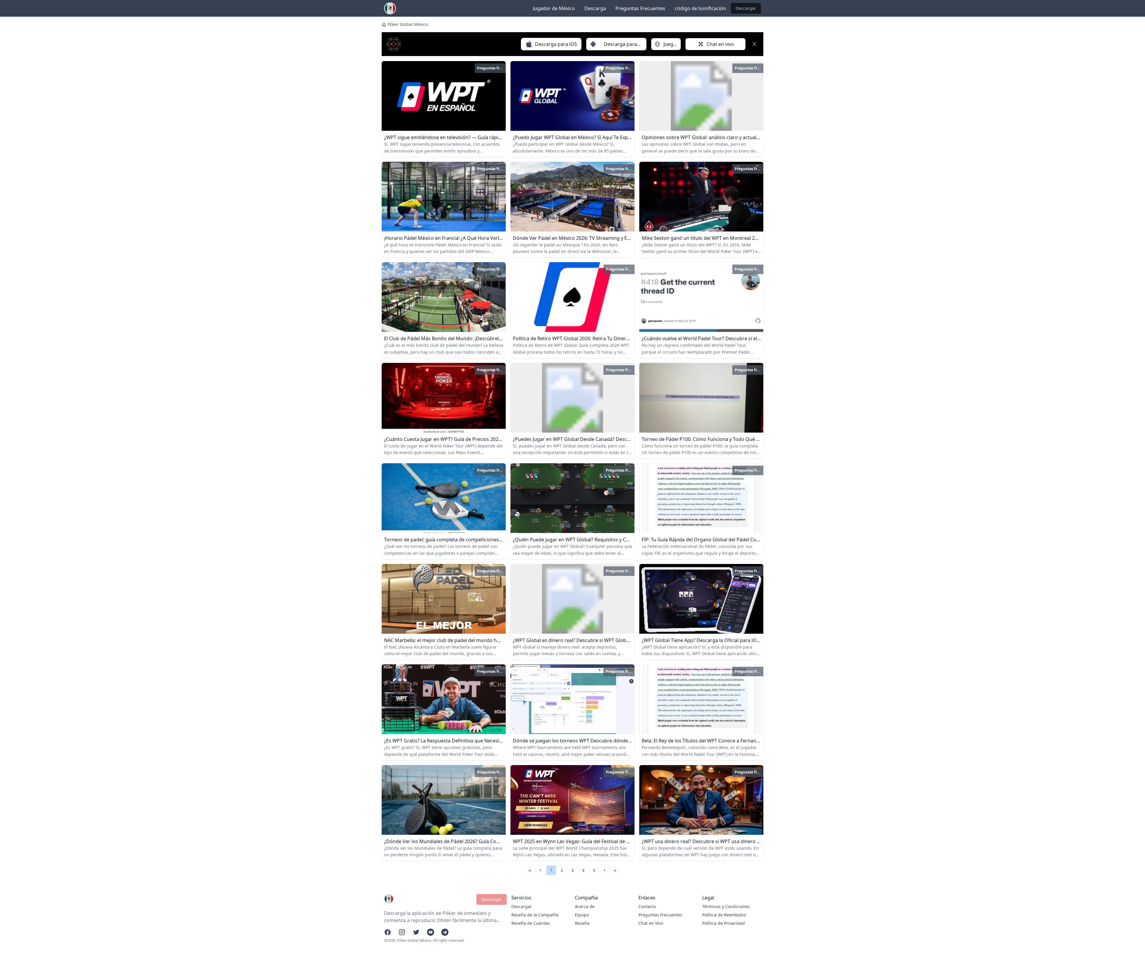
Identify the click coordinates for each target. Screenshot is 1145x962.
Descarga (595, 8)
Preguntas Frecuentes (640, 8)
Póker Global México (408, 24)
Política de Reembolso (724, 915)
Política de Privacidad (723, 923)
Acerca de (585, 906)
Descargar (746, 8)
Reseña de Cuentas (530, 923)
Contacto (647, 906)
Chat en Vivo (650, 923)
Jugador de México (554, 8)
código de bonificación (700, 8)
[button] (540, 870)
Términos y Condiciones (726, 906)
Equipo (582, 915)
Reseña (582, 923)
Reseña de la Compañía (534, 915)
